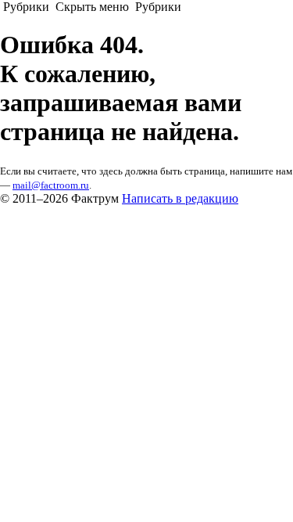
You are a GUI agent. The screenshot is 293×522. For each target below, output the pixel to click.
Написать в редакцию (180, 198)
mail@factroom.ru (51, 185)
